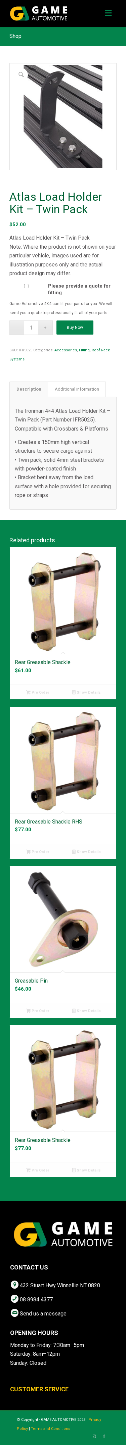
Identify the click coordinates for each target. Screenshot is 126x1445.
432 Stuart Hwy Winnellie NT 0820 (60, 1285)
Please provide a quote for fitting (79, 289)
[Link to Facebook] (104, 1437)
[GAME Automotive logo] (52, 13)
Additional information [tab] (77, 389)
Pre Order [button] (40, 692)
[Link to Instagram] (94, 1437)
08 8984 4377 (36, 1299)
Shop (15, 36)
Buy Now (75, 327)
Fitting (84, 350)
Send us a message (43, 1313)
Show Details (88, 692)
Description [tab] (28, 389)
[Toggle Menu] (108, 13)
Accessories (65, 350)
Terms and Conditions (50, 1429)
